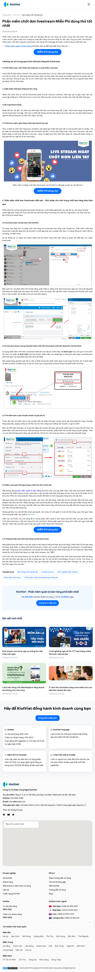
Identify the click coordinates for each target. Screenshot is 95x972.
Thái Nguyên (83, 936)
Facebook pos (48, 572)
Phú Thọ (49, 936)
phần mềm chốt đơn (12, 577)
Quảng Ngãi (8, 950)
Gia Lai (28, 950)
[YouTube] (8, 814)
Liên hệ (6, 890)
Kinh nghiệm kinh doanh (68, 572)
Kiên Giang (44, 960)
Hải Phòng (26, 936)
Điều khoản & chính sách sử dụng (17, 886)
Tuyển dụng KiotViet (11, 894)
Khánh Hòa (41, 946)
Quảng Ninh (39, 936)
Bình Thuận (59, 946)
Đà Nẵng (6, 946)
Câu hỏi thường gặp (57, 882)
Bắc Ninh (71, 936)
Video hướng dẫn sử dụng (60, 878)
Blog (51, 894)
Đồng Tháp (56, 960)
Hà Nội (5, 936)
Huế (50, 946)
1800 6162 (24, 734)
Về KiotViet (7, 878)
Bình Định (81, 946)
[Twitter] (13, 814)
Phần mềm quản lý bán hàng (45, 591)
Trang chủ (6, 15)
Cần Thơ (22, 960)
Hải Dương (60, 936)
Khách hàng (8, 882)
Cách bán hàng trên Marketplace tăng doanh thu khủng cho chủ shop (23, 688)
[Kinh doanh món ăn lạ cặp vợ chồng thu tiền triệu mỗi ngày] (24, 637)
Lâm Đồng (29, 946)
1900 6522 (28, 737)
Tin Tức (16, 15)
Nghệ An (70, 946)
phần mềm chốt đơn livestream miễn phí (41, 577)
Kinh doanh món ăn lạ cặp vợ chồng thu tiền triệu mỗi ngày (22, 652)
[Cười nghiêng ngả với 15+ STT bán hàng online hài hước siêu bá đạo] (71, 637)
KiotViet (31, 514)
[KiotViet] (12, 4)
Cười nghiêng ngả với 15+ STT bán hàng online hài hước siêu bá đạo (70, 652)
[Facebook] (4, 814)
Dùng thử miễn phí (47, 603)
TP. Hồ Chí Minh (9, 960)
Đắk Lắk (19, 950)
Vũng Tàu (32, 960)
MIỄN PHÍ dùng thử (47, 52)
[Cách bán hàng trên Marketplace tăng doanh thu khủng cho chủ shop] (24, 673)
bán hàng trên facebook (32, 15)
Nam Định (15, 936)
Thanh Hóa (17, 946)
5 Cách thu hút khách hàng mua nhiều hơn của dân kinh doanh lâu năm (70, 688)
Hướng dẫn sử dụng (57, 890)
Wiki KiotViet (54, 886)
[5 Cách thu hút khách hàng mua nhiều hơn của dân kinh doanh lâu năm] (71, 673)
